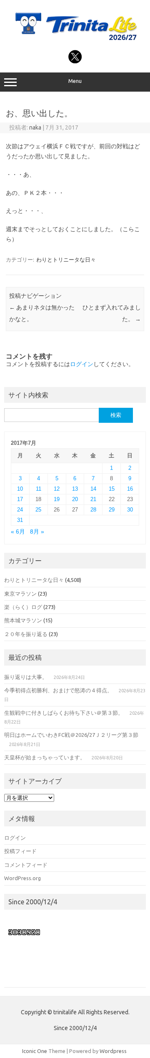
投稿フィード (20, 851)
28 (93, 510)
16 (130, 489)
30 (130, 510)
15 (112, 489)
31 (20, 520)
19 (57, 499)
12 (57, 489)
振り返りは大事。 (26, 677)
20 (75, 499)
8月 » (37, 532)
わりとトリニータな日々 (66, 259)
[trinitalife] (75, 40)
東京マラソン (20, 593)
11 (38, 489)
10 (20, 489)
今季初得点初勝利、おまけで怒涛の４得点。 (58, 690)
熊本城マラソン (23, 620)
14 (93, 489)
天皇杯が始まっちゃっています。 (44, 757)
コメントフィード (26, 865)
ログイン (81, 364)
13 (75, 489)
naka (35, 127)
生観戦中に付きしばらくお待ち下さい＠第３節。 (63, 713)
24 (20, 510)
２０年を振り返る (26, 634)
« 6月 (18, 532)
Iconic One (34, 1051)
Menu (75, 81)
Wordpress (113, 1051)
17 (20, 499)
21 (93, 499)
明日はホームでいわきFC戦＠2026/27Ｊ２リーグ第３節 (71, 735)
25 (38, 510)
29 (112, 510)
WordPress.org (22, 878)
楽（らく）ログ (23, 607)
